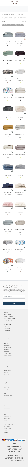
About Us (6, 372)
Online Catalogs (7, 389)
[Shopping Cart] (25, 2)
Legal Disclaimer (8, 428)
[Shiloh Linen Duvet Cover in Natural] (20, 191)
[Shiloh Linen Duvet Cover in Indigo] (8, 191)
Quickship (6, 366)
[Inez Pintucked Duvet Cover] (20, 152)
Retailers (6, 380)
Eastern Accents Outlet (9, 334)
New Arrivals (7, 345)
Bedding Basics (7, 361)
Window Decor (7, 353)
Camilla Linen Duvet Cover (9, 78)
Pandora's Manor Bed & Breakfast (11, 340)
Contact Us (6, 374)
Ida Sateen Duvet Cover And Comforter (11, 154)
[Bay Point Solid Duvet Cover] (8, 40)
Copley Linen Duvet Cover (21, 115)
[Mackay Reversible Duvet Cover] (8, 172)
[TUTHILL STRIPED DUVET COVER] (8, 247)
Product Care (7, 410)
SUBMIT (14, 303)
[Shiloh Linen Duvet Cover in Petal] (8, 209)
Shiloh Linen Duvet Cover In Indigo (10, 192)
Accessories (6, 351)
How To (5, 412)
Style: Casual (20, 24)
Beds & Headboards (8, 357)
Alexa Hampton (7, 330)
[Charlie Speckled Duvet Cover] (8, 95)
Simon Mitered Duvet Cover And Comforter (12, 229)
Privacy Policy (20, 291)
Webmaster (6, 430)
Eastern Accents (7, 314)
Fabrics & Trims (7, 363)
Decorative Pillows (8, 349)
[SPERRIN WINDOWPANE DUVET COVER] (20, 228)
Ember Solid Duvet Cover (8, 134)
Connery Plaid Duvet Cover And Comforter (12, 115)
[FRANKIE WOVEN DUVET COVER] (20, 132)
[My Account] (24, 2)
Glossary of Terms (8, 416)
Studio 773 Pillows (8, 320)
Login (5, 403)
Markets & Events (8, 384)
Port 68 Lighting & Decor (10, 338)
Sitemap (6, 432)
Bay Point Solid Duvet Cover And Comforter (12, 41)
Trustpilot (14, 443)
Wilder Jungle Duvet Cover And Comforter (12, 267)
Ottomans (6, 359)
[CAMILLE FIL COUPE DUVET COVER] (20, 77)
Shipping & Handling (8, 424)
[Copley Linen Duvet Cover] (20, 114)
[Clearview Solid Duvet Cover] (20, 95)
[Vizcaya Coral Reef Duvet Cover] (20, 247)
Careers (5, 420)
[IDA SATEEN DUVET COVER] (8, 152)
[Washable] (25, 58)
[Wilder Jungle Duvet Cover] (8, 266)
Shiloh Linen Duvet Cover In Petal (10, 211)
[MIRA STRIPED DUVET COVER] (20, 172)
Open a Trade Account (9, 405)
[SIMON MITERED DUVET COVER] (8, 228)
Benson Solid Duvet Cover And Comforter (12, 60)
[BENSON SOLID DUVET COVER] (8, 58)
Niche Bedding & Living (9, 318)
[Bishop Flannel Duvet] (20, 58)
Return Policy (7, 426)
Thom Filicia (6, 326)
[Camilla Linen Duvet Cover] (8, 77)
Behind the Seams (8, 395)
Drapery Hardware (8, 355)
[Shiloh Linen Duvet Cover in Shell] (20, 209)
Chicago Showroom (8, 382)
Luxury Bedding (7, 347)
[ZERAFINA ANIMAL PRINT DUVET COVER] (20, 266)
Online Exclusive (7, 365)
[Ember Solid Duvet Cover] (8, 132)
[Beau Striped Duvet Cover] (20, 40)
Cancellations (7, 418)
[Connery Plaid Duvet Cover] (8, 114)
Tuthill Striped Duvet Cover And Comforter (12, 249)
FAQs (5, 414)
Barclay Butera (7, 324)
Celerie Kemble (7, 328)
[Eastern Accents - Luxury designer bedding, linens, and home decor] (14, 2)
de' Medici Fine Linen (8, 316)
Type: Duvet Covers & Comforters (8, 24)
